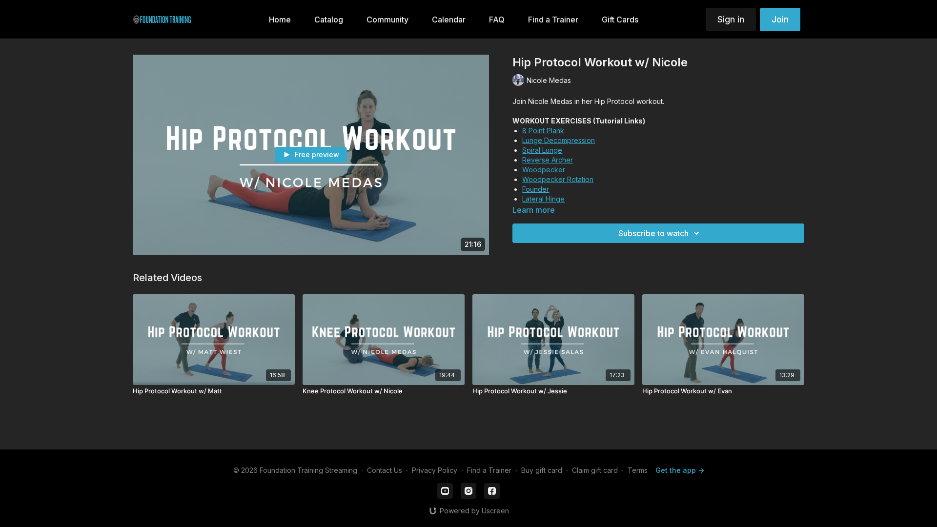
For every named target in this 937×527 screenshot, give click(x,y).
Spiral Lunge (542, 150)
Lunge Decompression (558, 140)
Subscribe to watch (653, 233)
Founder (535, 189)
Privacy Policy (434, 470)
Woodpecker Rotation (557, 179)
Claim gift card (595, 470)
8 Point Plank (543, 130)
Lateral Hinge (543, 199)
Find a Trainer (489, 470)
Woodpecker (543, 169)
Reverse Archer (547, 160)
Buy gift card (541, 470)
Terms (638, 470)
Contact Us (384, 470)
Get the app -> (679, 470)
